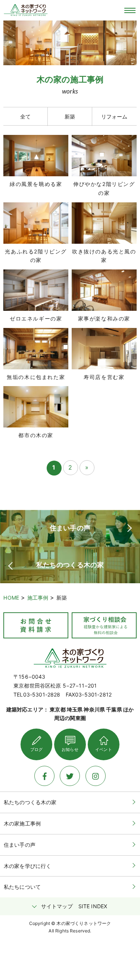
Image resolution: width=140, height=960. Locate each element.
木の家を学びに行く (27, 866)
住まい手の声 (19, 844)
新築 (70, 116)
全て (25, 116)
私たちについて (22, 887)
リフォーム (114, 116)
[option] (35, 42)
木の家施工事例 (22, 823)
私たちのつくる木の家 (30, 802)
